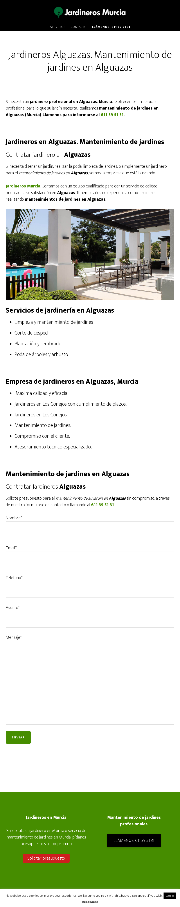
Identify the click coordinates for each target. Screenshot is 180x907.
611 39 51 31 (112, 115)
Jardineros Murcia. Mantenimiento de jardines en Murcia (90, 11)
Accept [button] (170, 895)
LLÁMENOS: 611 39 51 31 (133, 840)
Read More (90, 902)
